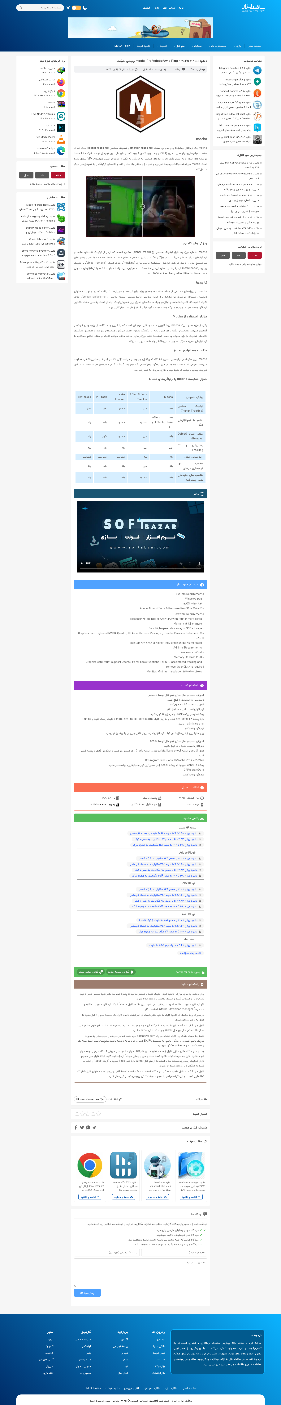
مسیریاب (85, 1373)
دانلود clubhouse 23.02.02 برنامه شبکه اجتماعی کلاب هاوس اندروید (239, 139)
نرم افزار (180, 45)
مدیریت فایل (83, 1366)
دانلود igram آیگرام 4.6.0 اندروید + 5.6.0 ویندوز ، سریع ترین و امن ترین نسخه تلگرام (239, 105)
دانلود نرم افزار (152, 1388)
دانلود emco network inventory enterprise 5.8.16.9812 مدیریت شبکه (43, 253)
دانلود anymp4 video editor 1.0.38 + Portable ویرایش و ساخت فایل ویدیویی (45, 230)
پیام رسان (85, 1359)
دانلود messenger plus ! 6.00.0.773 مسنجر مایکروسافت (235, 82)
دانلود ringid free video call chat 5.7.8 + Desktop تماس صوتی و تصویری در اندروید (239, 116)
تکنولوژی (48, 1373)
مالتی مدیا (159, 1346)
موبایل (198, 45)
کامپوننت (48, 1346)
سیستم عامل (219, 45)
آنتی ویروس (46, 1359)
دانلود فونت (143, 45)
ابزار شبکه (160, 1366)
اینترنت (161, 1359)
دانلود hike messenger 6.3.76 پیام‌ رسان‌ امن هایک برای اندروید (234, 127)
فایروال (50, 1366)
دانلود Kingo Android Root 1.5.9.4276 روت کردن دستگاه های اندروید (42, 207)
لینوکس (86, 1346)
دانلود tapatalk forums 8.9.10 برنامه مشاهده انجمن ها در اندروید (233, 93)
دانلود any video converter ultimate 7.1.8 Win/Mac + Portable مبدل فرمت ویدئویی (46, 276)
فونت (146, 7)
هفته (254, 255)
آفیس (124, 1339)
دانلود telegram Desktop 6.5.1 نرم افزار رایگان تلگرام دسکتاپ (235, 70)
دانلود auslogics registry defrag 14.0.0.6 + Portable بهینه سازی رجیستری (42, 218)
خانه (181, 7)
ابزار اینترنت (158, 1373)
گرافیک (49, 1352)
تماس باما (169, 7)
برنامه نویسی (120, 1346)
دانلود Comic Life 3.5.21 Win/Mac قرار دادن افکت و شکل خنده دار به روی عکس (43, 241)
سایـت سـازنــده (188, 953)
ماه (238, 255)
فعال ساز (123, 1373)
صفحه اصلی (254, 45)
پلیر (89, 1352)
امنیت (163, 45)
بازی (156, 7)
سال (223, 255)
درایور (50, 1339)
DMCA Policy (122, 45)
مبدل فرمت (159, 1352)
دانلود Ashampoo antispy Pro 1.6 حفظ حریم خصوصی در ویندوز (37, 264)
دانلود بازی (171, 1388)
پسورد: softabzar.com (103, 804)
